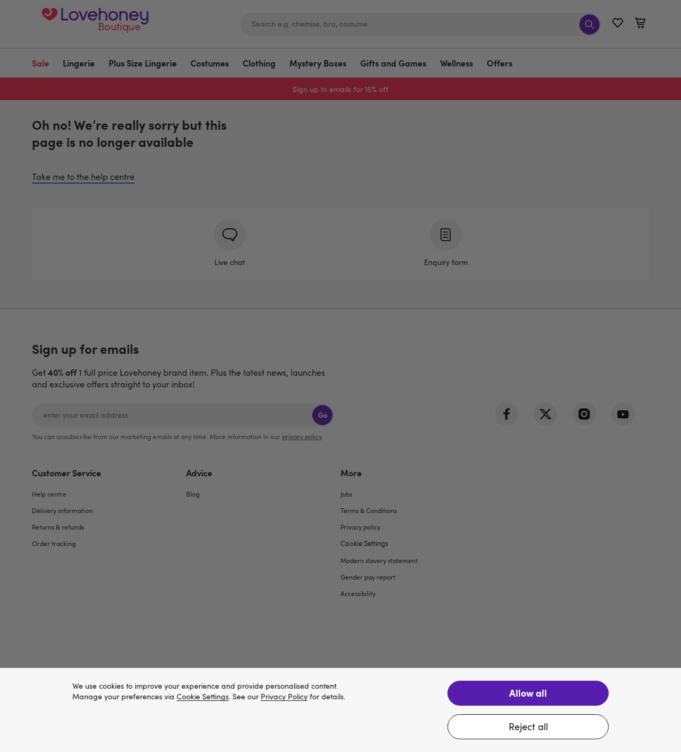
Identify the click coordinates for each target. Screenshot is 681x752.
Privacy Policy (284, 697)
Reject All (528, 726)
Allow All (528, 692)
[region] (340, 710)
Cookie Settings (203, 697)
